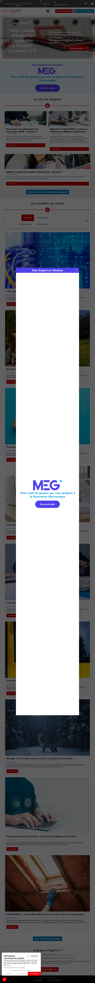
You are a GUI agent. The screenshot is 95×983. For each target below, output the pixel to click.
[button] (4, 979)
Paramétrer (21, 973)
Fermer (8, 973)
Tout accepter (34, 973)
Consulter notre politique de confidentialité (14, 967)
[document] (47, 491)
